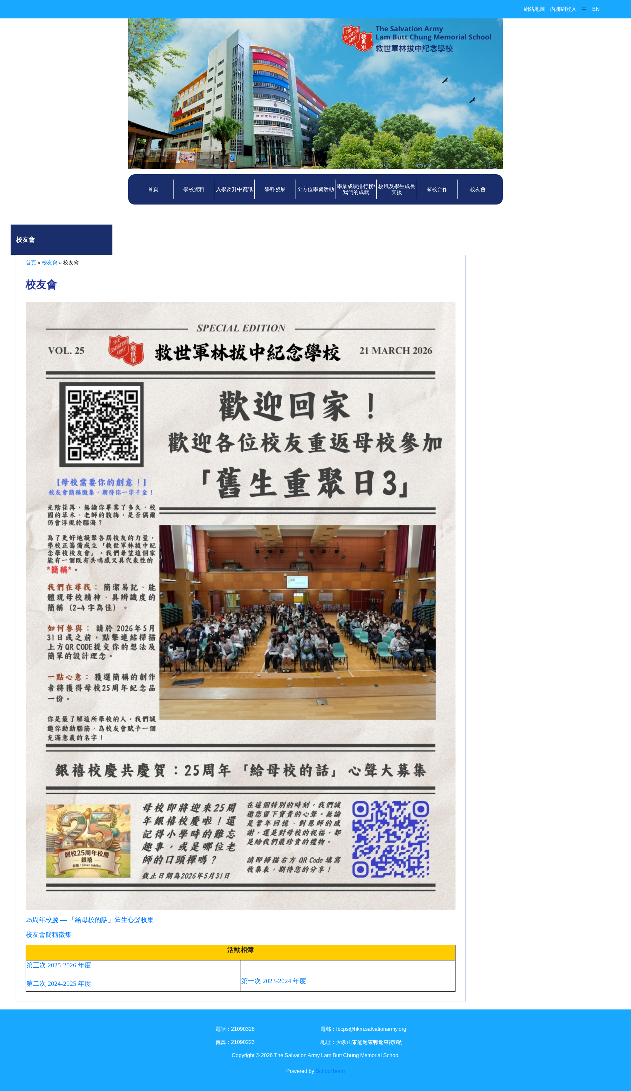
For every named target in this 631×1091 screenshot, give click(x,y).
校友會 (478, 189)
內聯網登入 (563, 9)
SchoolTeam (330, 1071)
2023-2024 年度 (284, 980)
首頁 (153, 189)
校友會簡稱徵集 (49, 934)
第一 (247, 980)
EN (596, 9)
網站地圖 (534, 9)
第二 (32, 983)
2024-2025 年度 (69, 983)
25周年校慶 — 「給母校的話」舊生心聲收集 (90, 919)
